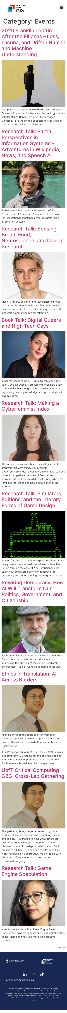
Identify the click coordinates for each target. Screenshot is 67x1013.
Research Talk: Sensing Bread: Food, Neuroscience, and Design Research (33, 238)
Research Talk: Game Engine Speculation (26, 871)
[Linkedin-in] (25, 974)
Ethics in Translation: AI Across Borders (29, 677)
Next (61, 947)
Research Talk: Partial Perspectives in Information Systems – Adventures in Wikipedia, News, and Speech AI (31, 143)
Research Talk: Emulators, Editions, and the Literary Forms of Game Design (32, 499)
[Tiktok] (42, 974)
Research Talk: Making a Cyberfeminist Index (30, 406)
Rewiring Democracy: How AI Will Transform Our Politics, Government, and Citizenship (33, 591)
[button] (61, 7)
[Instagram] (33, 974)
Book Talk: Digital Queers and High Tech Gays (31, 323)
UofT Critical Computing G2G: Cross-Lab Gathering (33, 773)
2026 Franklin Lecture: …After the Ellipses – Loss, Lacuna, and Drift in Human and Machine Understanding (33, 42)
